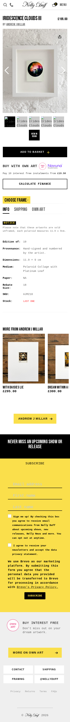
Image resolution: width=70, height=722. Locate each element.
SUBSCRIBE (35, 595)
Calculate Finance (35, 184)
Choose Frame (15, 200)
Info (6, 209)
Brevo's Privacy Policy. (37, 587)
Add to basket (32, 151)
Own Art (38, 209)
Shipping (20, 209)
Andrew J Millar (15, 24)
